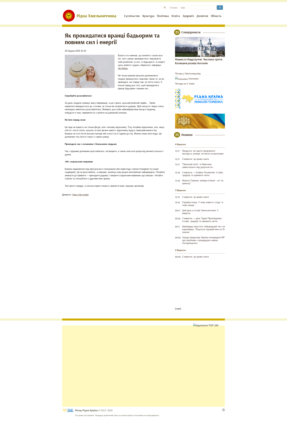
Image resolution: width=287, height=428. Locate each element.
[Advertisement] (143, 366)
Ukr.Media (123, 68)
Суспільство (132, 16)
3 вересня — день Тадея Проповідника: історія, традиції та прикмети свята (202, 219)
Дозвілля (202, 16)
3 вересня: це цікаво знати (195, 197)
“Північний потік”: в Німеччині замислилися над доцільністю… (198, 165)
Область (216, 16)
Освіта (175, 16)
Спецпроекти (190, 32)
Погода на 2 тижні (184, 83)
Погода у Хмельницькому (188, 73)
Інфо (183, 8)
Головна (174, 8)
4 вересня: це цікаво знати (195, 159)
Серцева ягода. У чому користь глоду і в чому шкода (202, 203)
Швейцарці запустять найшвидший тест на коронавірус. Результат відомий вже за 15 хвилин (203, 229)
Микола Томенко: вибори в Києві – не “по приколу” (202, 182)
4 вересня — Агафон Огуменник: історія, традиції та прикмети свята (202, 174)
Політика (163, 16)
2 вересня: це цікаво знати (195, 256)
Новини (186, 135)
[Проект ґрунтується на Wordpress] (223, 410)
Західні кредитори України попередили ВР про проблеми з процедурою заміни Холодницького (203, 240)
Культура (148, 16)
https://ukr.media (80, 194)
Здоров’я (188, 16)
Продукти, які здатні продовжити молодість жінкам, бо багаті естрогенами (202, 152)
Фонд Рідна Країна (86, 410)
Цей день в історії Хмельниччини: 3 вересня (200, 211)
